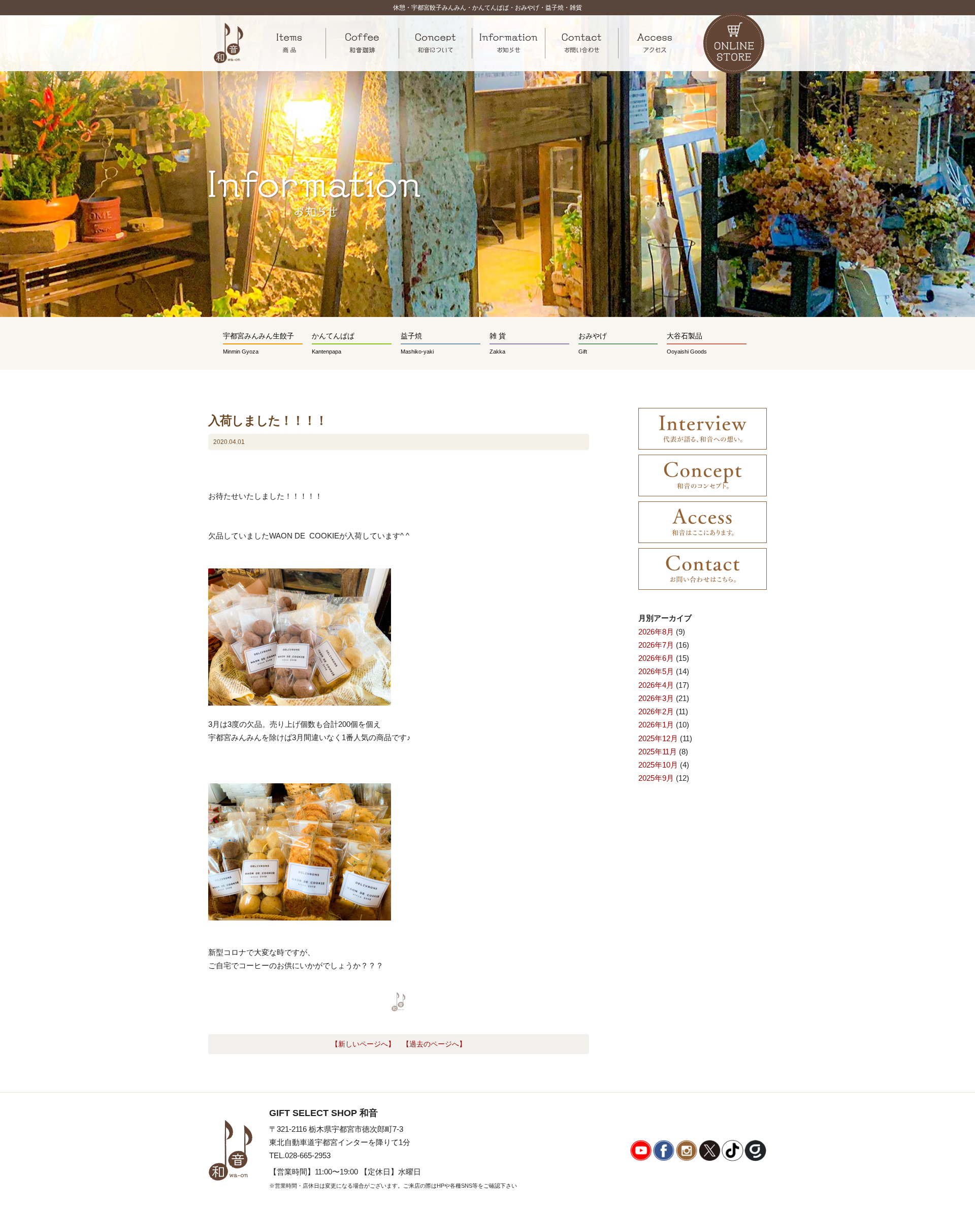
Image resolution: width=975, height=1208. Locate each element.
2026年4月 (656, 685)
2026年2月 (656, 711)
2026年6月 (656, 658)
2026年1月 (656, 724)
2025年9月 (656, 778)
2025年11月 (657, 751)
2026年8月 (656, 631)
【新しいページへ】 (363, 1044)
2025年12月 (658, 738)
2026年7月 (656, 645)
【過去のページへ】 (434, 1044)
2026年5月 (656, 671)
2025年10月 (658, 764)
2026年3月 (656, 698)
